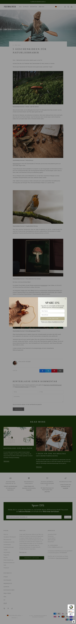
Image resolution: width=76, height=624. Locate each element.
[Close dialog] (65, 299)
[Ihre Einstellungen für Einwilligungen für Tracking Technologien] (73, 621)
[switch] (71, 614)
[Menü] (74, 605)
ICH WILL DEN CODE (52, 318)
